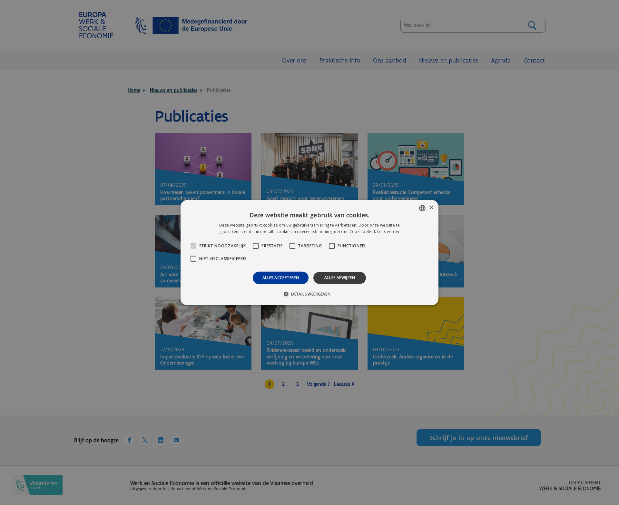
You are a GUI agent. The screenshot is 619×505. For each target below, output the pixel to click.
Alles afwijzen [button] (339, 277)
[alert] (309, 252)
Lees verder (388, 231)
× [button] (431, 207)
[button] (309, 294)
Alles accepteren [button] (280, 277)
